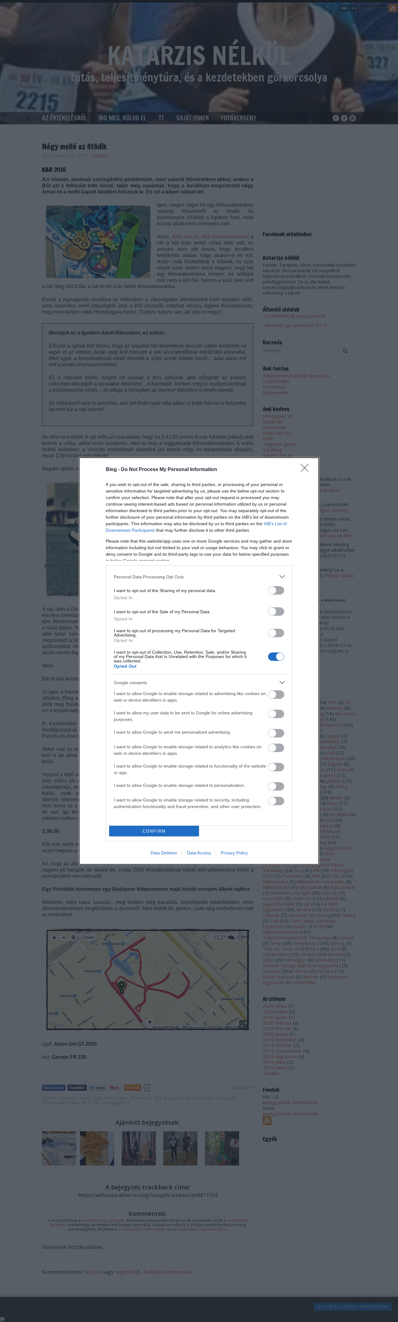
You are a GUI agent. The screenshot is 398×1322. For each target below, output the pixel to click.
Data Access (199, 852)
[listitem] (199, 576)
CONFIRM (154, 831)
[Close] (306, 470)
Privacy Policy (234, 852)
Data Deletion (163, 852)
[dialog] (199, 661)
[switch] (276, 590)
